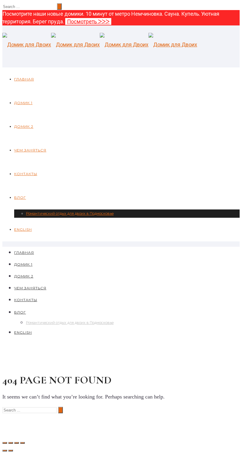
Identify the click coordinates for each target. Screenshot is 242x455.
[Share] (10, 443)
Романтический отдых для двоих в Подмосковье (70, 213)
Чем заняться (30, 150)
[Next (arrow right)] (10, 450)
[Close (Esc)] (4, 443)
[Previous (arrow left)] (4, 450)
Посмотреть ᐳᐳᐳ (88, 21)
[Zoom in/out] (22, 443)
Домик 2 (23, 126)
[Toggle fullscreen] (16, 443)
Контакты (25, 174)
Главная (24, 79)
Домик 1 (23, 103)
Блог (20, 197)
